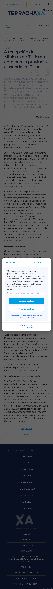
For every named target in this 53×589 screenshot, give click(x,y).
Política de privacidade (26, 327)
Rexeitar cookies (26, 309)
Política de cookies (26, 325)
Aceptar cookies (26, 301)
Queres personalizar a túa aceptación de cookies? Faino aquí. (26, 316)
